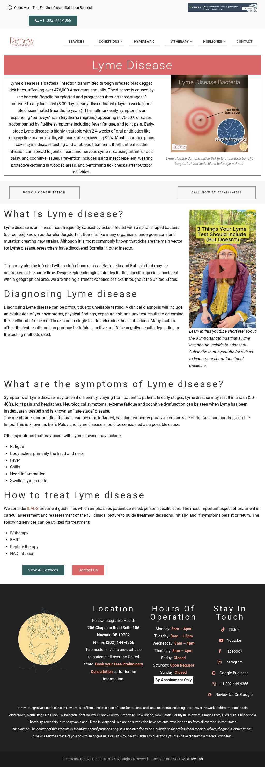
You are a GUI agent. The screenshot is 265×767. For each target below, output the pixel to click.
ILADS (33, 508)
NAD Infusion (22, 553)
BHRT (15, 539)
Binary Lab (194, 759)
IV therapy (19, 533)
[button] (222, 269)
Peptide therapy (24, 546)
